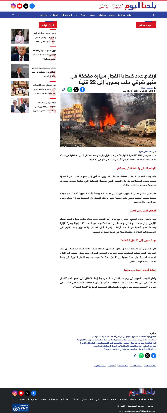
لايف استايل (66, 14)
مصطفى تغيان (147, 87)
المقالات (54, 14)
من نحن (150, 405)
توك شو (43, 14)
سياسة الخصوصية (136, 405)
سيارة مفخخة (136, 365)
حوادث (84, 14)
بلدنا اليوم (122, 365)
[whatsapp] (63, 89)
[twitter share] (76, 89)
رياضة (92, 14)
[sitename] (142, 392)
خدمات (43, 399)
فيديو (22, 399)
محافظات (102, 14)
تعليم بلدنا (32, 399)
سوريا (112, 365)
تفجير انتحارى (150, 365)
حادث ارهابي (100, 365)
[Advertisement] (108, 49)
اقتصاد (112, 14)
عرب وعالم (53, 399)
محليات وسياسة (125, 14)
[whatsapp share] (69, 89)
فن (76, 14)
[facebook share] (82, 89)
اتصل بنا (121, 405)
